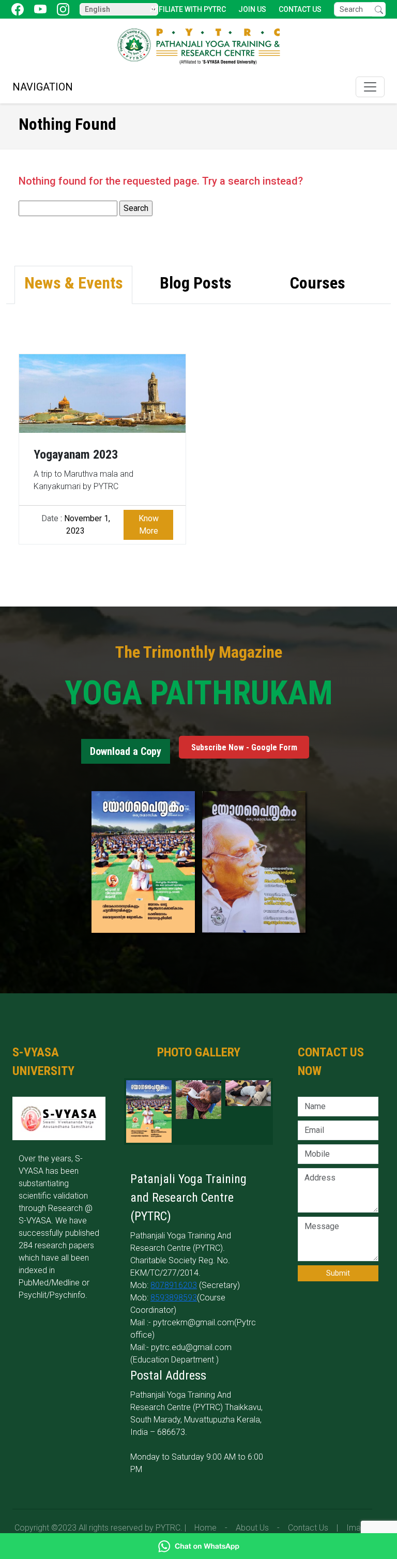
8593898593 (173, 1298)
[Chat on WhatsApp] (198, 1546)
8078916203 (173, 1285)
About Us (252, 1528)
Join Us (252, 9)
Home (205, 1528)
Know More (149, 524)
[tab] (73, 285)
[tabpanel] (198, 436)
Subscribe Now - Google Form (244, 747)
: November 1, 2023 (75, 524)
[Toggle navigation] (370, 87)
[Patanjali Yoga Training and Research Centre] (198, 46)
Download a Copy (125, 751)
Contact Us (300, 9)
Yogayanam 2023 (76, 454)
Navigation (42, 87)
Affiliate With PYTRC (188, 9)
